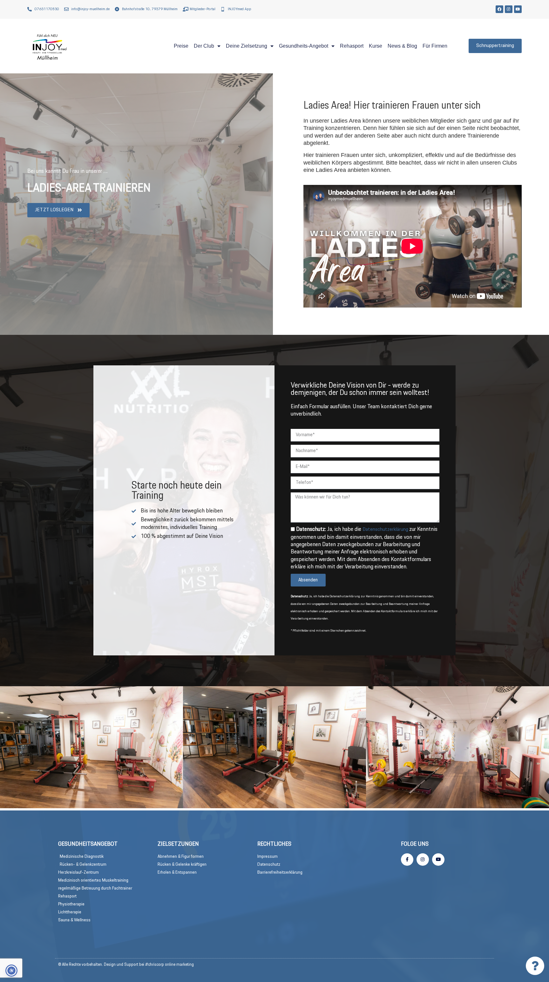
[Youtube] (518, 9)
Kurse (375, 46)
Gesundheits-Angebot (303, 46)
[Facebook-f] (407, 859)
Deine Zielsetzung (246, 46)
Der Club (204, 46)
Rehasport (351, 46)
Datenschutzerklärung (386, 529)
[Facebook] (499, 9)
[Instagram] (508, 9)
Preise (181, 46)
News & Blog (402, 46)
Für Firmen (435, 46)
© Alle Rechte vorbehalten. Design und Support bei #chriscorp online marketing (126, 965)
